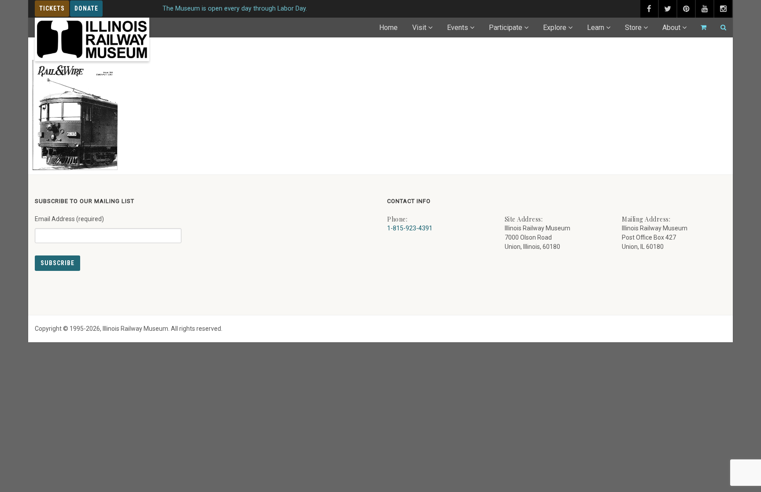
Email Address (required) (69, 218)
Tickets (52, 8)
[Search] (719, 27)
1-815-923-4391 (409, 228)
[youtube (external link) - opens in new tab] (704, 9)
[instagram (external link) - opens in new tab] (723, 9)
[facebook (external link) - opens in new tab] (649, 9)
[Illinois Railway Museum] (92, 39)
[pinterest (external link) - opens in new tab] (686, 9)
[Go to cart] (699, 27)
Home (388, 27)
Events (457, 27)
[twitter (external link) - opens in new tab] (667, 9)
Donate (86, 8)
